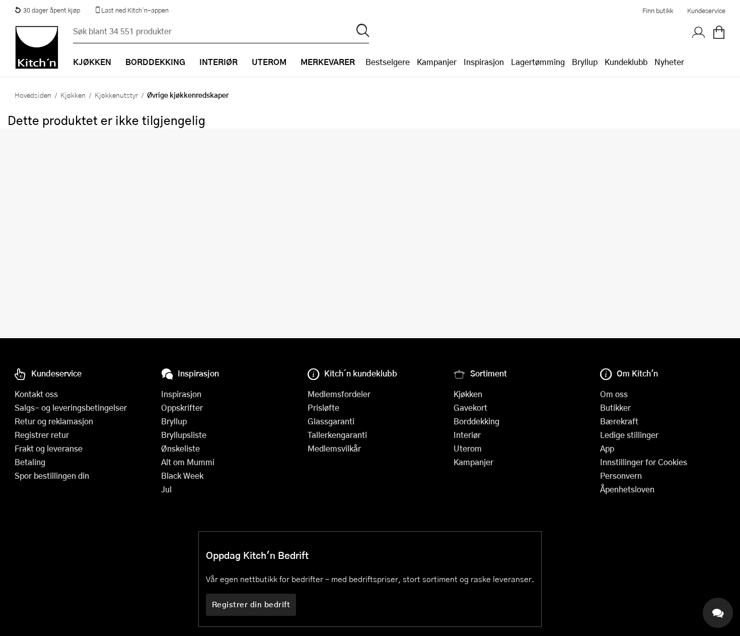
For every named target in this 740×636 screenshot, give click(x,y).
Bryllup (585, 62)
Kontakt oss (36, 394)
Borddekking (476, 421)
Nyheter (669, 62)
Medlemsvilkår (334, 448)
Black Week (182, 475)
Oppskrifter (182, 407)
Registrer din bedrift (251, 604)
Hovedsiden (33, 94)
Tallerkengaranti (337, 434)
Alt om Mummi (187, 462)
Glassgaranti (331, 421)
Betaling (30, 462)
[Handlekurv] (718, 32)
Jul (166, 489)
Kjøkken (73, 94)
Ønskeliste (180, 448)
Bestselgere (387, 62)
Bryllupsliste (183, 434)
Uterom (468, 448)
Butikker (615, 407)
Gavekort (470, 407)
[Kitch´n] (37, 47)
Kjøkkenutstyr (116, 94)
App (607, 448)
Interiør (467, 434)
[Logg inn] (698, 32)
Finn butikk (657, 10)
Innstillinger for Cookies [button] (643, 462)
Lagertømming (538, 62)
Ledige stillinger (629, 434)
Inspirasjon (484, 62)
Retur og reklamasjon (54, 421)
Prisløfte (323, 407)
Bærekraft (619, 421)
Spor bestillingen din (52, 475)
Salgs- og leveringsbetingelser (71, 407)
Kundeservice (706, 10)
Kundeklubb (626, 62)
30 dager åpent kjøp (51, 10)
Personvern (621, 475)
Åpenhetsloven (627, 489)
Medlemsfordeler (339, 394)
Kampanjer (437, 62)
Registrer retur (42, 434)
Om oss (614, 394)
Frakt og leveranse (49, 448)
